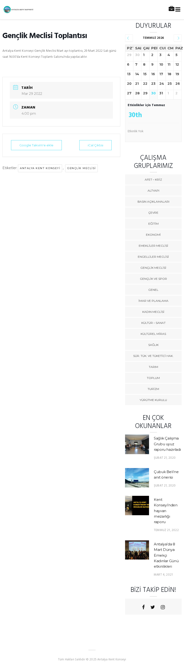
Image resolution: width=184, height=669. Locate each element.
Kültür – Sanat (153, 323)
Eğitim (153, 223)
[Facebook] (143, 607)
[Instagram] (163, 607)
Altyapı (153, 190)
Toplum (153, 378)
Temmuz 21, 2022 (166, 530)
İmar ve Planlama (153, 301)
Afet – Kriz (153, 179)
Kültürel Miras (153, 334)
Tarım (153, 367)
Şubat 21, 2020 (165, 457)
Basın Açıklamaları (153, 201)
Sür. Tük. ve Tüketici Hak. (153, 356)
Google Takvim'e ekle (36, 145)
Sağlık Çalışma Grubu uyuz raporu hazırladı (167, 444)
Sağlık (153, 345)
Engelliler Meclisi (153, 256)
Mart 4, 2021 (163, 574)
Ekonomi (153, 234)
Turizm (153, 389)
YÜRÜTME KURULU (153, 400)
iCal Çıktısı (95, 145)
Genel (153, 290)
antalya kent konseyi (40, 168)
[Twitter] (152, 607)
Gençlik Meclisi (153, 267)
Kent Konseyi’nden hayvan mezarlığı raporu (166, 510)
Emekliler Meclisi (153, 245)
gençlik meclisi (81, 168)
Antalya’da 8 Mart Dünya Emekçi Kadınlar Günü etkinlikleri (166, 555)
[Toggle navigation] (176, 10)
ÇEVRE (153, 212)
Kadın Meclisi (153, 312)
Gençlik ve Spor (153, 278)
